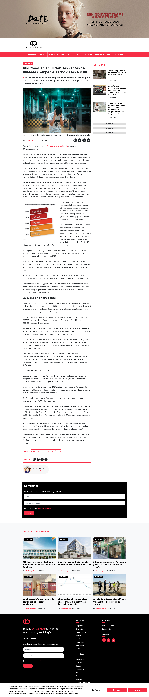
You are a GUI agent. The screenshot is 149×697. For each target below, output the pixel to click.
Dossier (78, 676)
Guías (78, 672)
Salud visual (76, 54)
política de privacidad (44, 508)
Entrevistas (80, 659)
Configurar (96, 690)
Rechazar (117, 690)
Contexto (42, 54)
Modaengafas (30, 571)
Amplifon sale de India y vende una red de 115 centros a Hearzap (74, 563)
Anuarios (79, 679)
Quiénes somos (108, 626)
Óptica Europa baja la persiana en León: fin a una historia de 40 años (117, 74)
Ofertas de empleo (83, 682)
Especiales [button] (119, 54)
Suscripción (106, 629)
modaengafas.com (39, 471)
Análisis (52, 54)
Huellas (109, 54)
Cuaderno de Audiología (57, 146)
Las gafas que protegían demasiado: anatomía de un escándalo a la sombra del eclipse (117, 90)
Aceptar (138, 690)
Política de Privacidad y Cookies (67, 693)
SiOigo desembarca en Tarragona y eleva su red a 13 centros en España (109, 564)
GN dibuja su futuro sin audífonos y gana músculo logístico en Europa (109, 601)
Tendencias (88, 54)
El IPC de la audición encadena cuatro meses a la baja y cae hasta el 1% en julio (72, 601)
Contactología (63, 54)
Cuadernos (80, 669)
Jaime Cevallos (31, 140)
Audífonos (35, 451)
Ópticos (78, 666)
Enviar (29, 513)
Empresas (32, 54)
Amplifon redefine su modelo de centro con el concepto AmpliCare (38, 601)
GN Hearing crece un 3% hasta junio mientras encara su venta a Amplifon (39, 564)
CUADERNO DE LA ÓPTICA (51, 451)
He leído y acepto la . (38, 508)
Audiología (99, 54)
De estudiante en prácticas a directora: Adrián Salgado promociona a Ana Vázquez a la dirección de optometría (117, 108)
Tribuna (79, 663)
